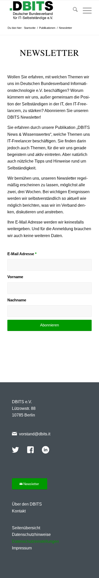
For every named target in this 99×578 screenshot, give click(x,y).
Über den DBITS (27, 504)
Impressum (22, 548)
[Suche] (73, 10)
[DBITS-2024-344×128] (41, 10)
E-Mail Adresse (22, 254)
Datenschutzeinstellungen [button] (35, 541)
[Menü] (85, 10)
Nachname (16, 300)
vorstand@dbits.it (34, 434)
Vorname (15, 277)
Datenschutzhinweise (31, 534)
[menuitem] (73, 10)
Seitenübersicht (26, 528)
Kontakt (19, 511)
